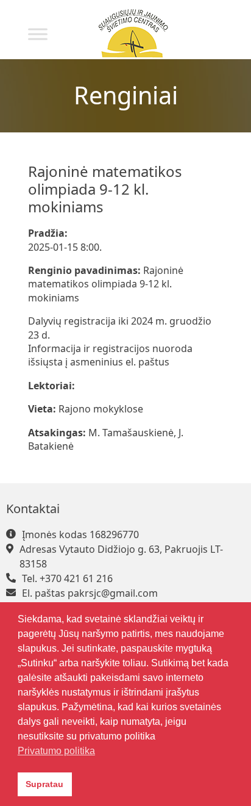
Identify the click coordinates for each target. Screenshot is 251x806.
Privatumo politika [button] (56, 751)
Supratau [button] (44, 784)
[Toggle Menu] (38, 34)
